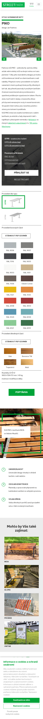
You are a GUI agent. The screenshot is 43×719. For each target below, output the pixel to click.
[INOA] (21, 550)
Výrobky (31, 6)
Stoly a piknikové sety (12, 17)
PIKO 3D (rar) (9, 157)
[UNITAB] (21, 635)
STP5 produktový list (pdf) (15, 163)
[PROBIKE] (21, 607)
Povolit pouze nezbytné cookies (12, 713)
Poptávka (21, 392)
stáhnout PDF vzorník (16, 236)
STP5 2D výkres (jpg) (13, 142)
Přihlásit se (21, 173)
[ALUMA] (21, 579)
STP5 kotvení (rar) (11, 160)
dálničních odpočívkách (17, 123)
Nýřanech (32, 120)
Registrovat (21, 180)
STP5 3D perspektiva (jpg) (15, 146)
